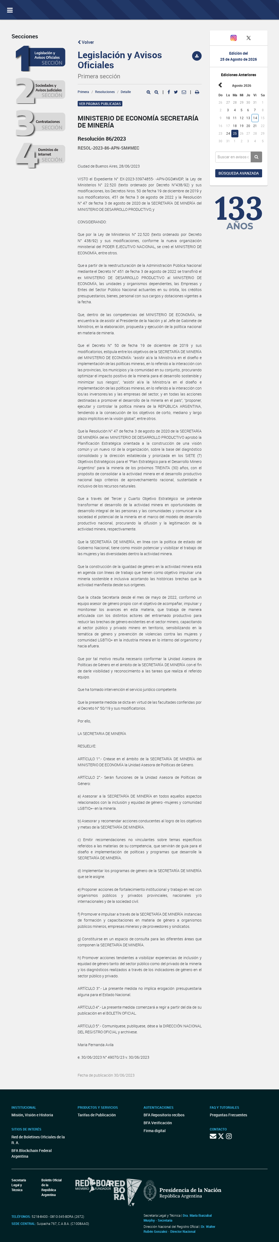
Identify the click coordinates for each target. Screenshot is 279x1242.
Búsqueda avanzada (239, 173)
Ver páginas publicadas (100, 103)
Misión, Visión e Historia (32, 1114)
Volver (87, 42)
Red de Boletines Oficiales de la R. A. (38, 1139)
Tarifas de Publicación (97, 1114)
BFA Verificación (158, 1122)
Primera (83, 91)
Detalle (126, 91)
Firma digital (155, 1130)
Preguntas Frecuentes (228, 1114)
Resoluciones (105, 91)
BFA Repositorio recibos (164, 1114)
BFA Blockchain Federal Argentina (31, 1153)
